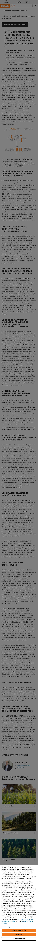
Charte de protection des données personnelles (17, 920)
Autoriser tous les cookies (19, 930)
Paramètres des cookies (19, 939)
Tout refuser (19, 934)
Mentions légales (7, 927)
